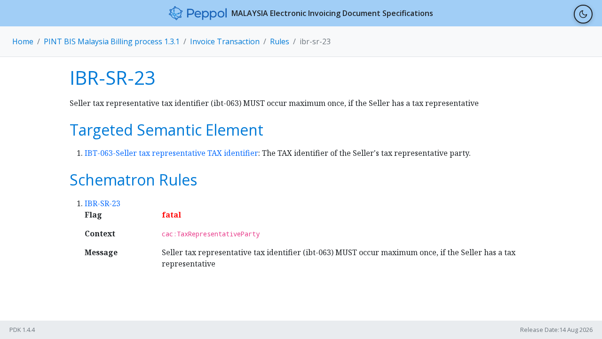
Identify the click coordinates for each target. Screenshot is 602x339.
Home (22, 41)
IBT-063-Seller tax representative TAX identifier (171, 153)
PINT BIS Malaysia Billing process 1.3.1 (112, 41)
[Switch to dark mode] (583, 14)
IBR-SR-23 (102, 203)
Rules (279, 41)
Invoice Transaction (225, 41)
